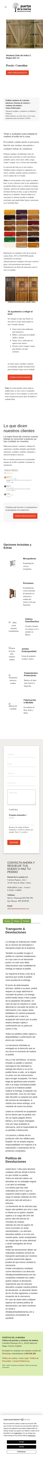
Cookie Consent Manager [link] (11, 1419)
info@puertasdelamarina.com (18, 908)
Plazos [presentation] (16, 921)
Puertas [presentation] (26, 921)
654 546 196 (27, 897)
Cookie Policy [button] (18, 1433)
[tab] (7, 921)
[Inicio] (21, 8)
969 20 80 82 (23, 900)
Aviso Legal (24, 1358)
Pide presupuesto (17, 73)
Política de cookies (10, 1358)
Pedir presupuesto (25, 516)
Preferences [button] (31, 1435)
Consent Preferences (21, 1361)
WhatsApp (6, 1353)
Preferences (21, 1452)
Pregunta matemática (18, 815)
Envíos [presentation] (7, 921)
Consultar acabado (20, 377)
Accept (21, 1442)
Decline (21, 1447)
